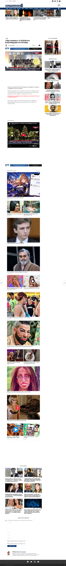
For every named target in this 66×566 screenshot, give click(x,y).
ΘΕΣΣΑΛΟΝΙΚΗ (36, 8)
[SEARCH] (60, 9)
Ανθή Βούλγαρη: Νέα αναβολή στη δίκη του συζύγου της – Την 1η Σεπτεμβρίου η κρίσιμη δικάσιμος (14, 495)
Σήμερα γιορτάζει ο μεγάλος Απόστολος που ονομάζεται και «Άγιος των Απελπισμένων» (52, 114)
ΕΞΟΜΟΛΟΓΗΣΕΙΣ (42, 8)
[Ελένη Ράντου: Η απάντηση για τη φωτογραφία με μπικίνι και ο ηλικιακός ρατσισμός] (53, 85)
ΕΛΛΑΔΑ (14, 8)
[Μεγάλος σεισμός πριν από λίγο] (53, 76)
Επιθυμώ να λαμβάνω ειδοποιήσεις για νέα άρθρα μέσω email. (16, 543)
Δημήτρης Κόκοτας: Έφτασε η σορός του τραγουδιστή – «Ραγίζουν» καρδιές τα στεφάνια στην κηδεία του (13, 480)
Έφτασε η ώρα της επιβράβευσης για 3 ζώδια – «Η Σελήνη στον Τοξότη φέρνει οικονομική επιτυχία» (52, 102)
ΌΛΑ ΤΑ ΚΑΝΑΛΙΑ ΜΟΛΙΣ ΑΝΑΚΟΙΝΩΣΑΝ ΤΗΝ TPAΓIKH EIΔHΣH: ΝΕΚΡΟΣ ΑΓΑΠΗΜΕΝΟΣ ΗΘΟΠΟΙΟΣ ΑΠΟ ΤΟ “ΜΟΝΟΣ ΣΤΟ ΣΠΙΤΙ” (25, 19)
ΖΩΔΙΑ (40, 508)
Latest (59, 5)
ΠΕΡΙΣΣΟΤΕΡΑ (48, 8)
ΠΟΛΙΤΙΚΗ (10, 8)
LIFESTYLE (31, 8)
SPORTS (26, 8)
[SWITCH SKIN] (58, 9)
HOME (7, 8)
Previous (5, 16)
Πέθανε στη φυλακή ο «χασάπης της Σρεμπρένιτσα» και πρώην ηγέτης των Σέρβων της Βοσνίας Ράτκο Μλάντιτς (12, 18)
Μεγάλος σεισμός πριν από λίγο (53, 80)
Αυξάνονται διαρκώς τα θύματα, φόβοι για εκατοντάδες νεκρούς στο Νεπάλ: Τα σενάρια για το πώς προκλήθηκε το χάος (39, 18)
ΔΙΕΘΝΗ (23, 8)
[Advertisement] (33, 29)
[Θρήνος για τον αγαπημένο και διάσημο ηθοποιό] (54, 13)
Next (60, 16)
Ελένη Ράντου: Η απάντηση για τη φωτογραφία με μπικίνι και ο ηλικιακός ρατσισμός (52, 91)
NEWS (18, 477)
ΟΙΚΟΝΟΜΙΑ (18, 8)
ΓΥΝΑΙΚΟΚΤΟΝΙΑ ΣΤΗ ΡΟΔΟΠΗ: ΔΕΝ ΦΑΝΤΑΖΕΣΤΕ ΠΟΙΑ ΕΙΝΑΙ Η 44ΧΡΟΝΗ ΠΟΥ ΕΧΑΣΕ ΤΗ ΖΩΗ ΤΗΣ (32, 480)
